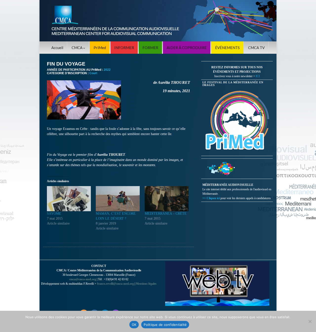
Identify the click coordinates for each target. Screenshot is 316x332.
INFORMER (124, 47)
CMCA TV (256, 47)
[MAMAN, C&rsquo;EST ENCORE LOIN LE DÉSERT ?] (118, 198)
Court (93, 73)
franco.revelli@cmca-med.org (115, 283)
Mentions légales (146, 283)
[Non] (309, 321)
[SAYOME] (69, 198)
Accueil (57, 47)
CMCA (77, 47)
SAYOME (54, 213)
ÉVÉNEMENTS (227, 47)
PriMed (100, 47)
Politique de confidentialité (165, 325)
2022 (107, 69)
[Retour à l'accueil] (158, 20)
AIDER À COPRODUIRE (187, 47)
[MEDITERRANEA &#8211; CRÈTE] (167, 198)
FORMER (150, 47)
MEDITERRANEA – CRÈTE (166, 213)
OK (134, 325)
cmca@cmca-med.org (82, 279)
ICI (258, 76)
